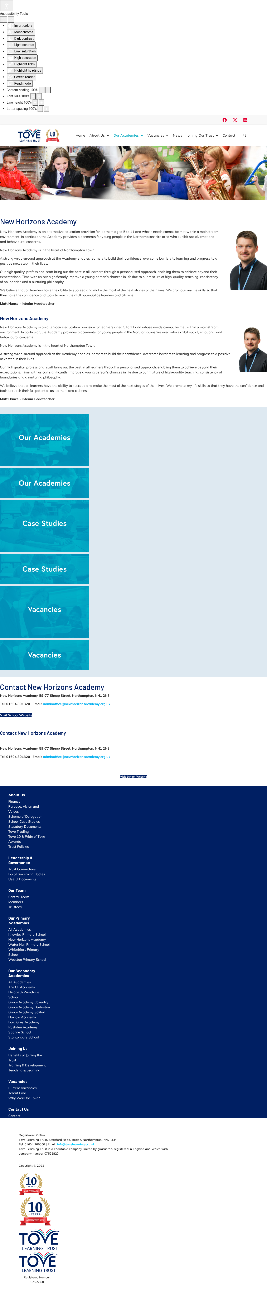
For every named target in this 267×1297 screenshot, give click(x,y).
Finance (14, 801)
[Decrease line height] (35, 102)
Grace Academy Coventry (28, 1002)
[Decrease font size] (33, 96)
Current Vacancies (22, 1088)
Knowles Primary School (27, 934)
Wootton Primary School (27, 959)
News (177, 135)
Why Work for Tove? (24, 1098)
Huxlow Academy (22, 1017)
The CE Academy (21, 987)
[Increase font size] (39, 96)
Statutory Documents (25, 826)
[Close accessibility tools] (11, 19)
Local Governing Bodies (26, 874)
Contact (229, 135)
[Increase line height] (41, 102)
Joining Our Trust (200, 135)
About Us (97, 135)
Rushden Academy (23, 1027)
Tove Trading (18, 831)
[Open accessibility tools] (6, 5)
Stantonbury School (23, 1037)
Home (80, 135)
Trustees (15, 907)
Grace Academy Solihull (26, 1012)
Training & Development (27, 1065)
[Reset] (3, 19)
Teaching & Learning (24, 1070)
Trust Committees (22, 869)
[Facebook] (225, 120)
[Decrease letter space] (40, 109)
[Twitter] (235, 120)
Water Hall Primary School (29, 944)
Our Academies (126, 135)
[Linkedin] (245, 120)
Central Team (18, 897)
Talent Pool (17, 1093)
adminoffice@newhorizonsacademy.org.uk (76, 704)
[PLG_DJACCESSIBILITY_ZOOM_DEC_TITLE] (41, 90)
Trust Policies (18, 846)
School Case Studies (24, 821)
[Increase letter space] (46, 109)
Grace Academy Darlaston (29, 1007)
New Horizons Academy (27, 939)
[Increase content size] (48, 90)
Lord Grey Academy (24, 1022)
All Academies (19, 929)
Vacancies (155, 135)
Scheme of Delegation (25, 816)
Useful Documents (22, 879)
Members (15, 902)
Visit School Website (16, 715)
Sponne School (19, 1032)
